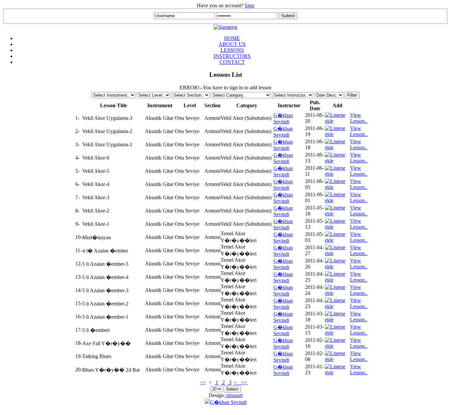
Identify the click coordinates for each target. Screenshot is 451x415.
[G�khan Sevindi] (226, 402)
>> (244, 382)
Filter (352, 95)
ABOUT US (232, 44)
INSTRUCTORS (232, 56)
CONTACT (232, 62)
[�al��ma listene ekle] (337, 121)
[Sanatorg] (225, 27)
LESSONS (232, 50)
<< (203, 382)
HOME (232, 38)
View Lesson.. (358, 118)
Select (232, 389)
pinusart (234, 395)
